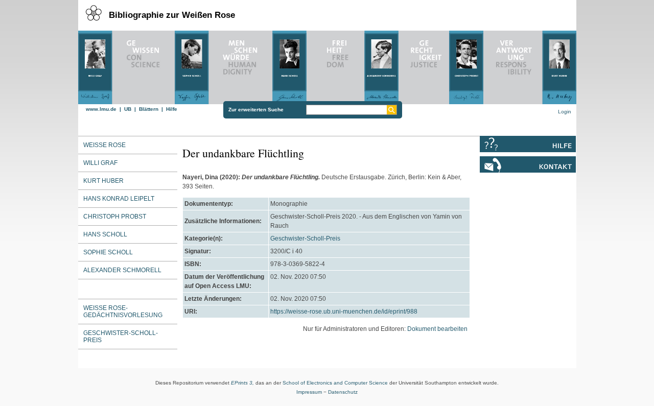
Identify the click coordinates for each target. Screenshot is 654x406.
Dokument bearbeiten (437, 328)
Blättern (148, 109)
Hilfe (171, 109)
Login (564, 111)
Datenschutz (343, 392)
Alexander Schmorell (122, 270)
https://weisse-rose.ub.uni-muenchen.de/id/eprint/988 (343, 311)
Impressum (309, 392)
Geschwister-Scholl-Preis (120, 336)
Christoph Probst (114, 216)
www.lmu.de (101, 109)
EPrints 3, (242, 383)
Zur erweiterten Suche (256, 109)
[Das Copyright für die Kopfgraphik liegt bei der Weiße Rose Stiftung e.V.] (327, 65)
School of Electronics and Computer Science (335, 383)
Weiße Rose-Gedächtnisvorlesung (122, 311)
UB (127, 109)
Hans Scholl (105, 234)
